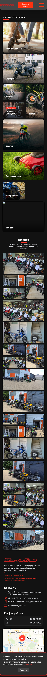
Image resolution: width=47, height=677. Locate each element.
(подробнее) (28, 665)
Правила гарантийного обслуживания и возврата (20, 578)
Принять (23, 670)
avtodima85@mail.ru (16, 605)
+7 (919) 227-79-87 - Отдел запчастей (25, 601)
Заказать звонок (25, 5)
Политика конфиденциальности (14, 581)
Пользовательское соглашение (14, 573)
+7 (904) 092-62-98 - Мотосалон (23, 598)
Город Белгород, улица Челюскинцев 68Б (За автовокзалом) (24, 593)
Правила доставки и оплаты (13, 575)
